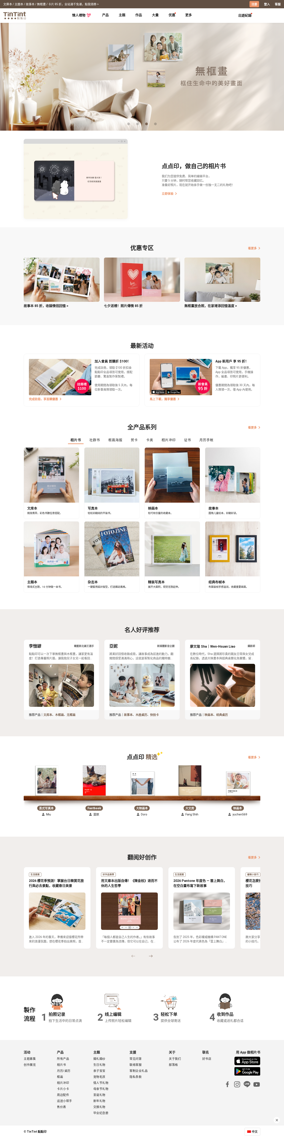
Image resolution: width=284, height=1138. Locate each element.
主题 (122, 15)
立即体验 (167, 193)
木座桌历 (141, 714)
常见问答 (136, 1058)
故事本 (128, 714)
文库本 (47, 714)
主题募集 (30, 1058)
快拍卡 (154, 714)
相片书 (61, 1064)
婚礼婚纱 (99, 1058)
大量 (155, 15)
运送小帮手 (64, 1100)
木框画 (59, 714)
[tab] (105, 15)
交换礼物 (99, 1107)
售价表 (61, 1107)
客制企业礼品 (139, 1070)
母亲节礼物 (101, 1088)
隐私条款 (136, 1076)
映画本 (209, 714)
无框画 (71, 714)
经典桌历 (222, 714)
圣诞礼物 (99, 1094)
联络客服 (136, 1064)
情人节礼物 (101, 1082)
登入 (267, 4)
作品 (138, 15)
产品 (105, 15)
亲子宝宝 (99, 1070)
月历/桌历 (63, 1070)
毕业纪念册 (101, 1113)
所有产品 (63, 1058)
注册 (254, 4)
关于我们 (175, 1058)
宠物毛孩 (99, 1076)
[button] (46, 781)
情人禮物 (78, 15)
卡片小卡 (63, 1088)
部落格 (173, 1064)
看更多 (252, 248)
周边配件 (63, 1094)
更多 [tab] (188, 15)
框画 (60, 1076)
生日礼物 (99, 1064)
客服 (278, 4)
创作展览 (30, 1064)
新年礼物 (99, 1100)
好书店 (206, 1058)
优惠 (172, 15)
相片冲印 (63, 1082)
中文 (255, 1131)
